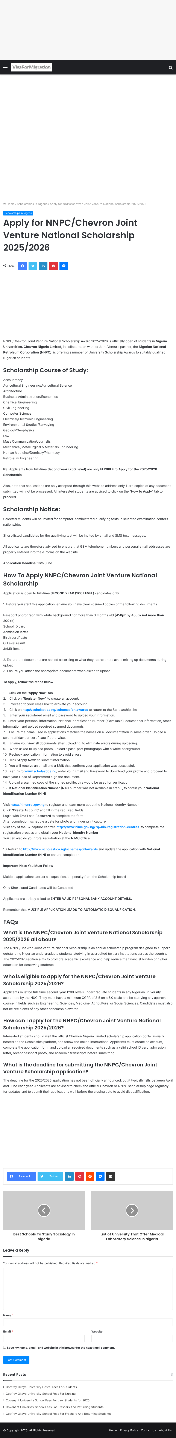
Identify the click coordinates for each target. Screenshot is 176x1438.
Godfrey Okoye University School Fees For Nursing (41, 1393)
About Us (165, 1430)
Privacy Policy (129, 1430)
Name (8, 1315)
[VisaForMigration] (31, 67)
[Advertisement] (88, 30)
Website (97, 1331)
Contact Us (148, 1430)
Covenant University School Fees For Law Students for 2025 (48, 1400)
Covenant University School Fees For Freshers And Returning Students (54, 1407)
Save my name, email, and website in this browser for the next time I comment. (61, 1347)
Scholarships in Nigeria (32, 204)
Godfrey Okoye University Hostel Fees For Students (41, 1387)
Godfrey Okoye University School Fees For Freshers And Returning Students (58, 1413)
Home (10, 204)
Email (8, 1331)
